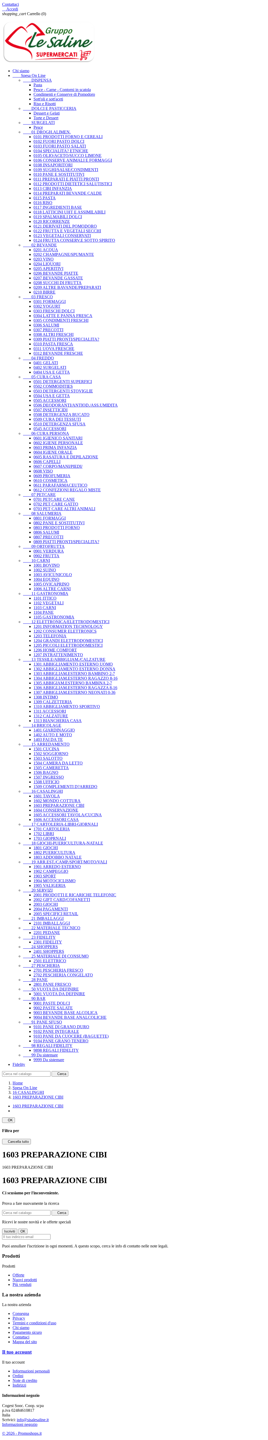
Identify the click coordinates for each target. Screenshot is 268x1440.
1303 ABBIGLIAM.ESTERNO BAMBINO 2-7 (74, 673)
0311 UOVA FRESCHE (54, 348)
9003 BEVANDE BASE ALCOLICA (66, 1012)
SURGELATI (39, 122)
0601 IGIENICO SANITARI (58, 438)
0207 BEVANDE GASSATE (58, 278)
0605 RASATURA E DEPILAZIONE (66, 457)
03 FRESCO (38, 297)
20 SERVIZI (38, 890)
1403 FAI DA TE (48, 739)
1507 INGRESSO (49, 777)
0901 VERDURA (49, 551)
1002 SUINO (45, 570)
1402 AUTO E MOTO (53, 735)
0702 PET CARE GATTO (56, 504)
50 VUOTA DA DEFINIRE (51, 989)
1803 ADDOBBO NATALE (58, 857)
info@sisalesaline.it (33, 1420)
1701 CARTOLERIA (52, 829)
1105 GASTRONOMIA (54, 617)
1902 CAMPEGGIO (51, 871)
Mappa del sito (25, 1342)
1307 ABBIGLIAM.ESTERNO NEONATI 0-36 (74, 692)
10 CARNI (36, 560)
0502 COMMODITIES (53, 386)
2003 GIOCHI (46, 904)
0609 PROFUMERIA (52, 476)
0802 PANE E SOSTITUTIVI (59, 523)
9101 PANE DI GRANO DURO (61, 1027)
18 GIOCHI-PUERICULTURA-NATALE (63, 843)
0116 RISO (43, 202)
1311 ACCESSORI (50, 711)
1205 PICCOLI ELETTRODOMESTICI (68, 645)
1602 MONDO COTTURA (57, 800)
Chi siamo (21, 71)
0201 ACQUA (46, 250)
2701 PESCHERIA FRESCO (58, 970)
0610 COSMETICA (51, 480)
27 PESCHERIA (41, 965)
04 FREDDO (38, 358)
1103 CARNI (45, 607)
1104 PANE (44, 612)
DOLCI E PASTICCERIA (49, 108)
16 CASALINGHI (43, 791)
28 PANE (35, 979)
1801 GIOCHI (46, 848)
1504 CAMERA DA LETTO (58, 763)
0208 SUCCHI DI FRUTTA (58, 282)
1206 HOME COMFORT (55, 650)
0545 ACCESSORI (50, 428)
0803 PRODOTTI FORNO (57, 527)
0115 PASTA (45, 198)
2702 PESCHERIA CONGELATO (63, 975)
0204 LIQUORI (47, 264)
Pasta (38, 85)
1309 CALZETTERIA (53, 702)
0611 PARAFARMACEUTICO (60, 485)
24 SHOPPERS (40, 946)
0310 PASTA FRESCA (53, 344)
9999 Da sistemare (49, 1060)
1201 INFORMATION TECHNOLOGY (68, 626)
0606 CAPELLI (47, 461)
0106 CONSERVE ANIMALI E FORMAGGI (73, 160)
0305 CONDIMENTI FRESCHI (61, 320)
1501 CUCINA (46, 749)
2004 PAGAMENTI (51, 909)
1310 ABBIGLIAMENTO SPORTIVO (67, 706)
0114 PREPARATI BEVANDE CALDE (68, 193)
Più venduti (22, 1284)
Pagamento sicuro (27, 1332)
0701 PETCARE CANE (54, 499)
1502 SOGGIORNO (51, 753)
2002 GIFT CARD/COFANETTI (62, 899)
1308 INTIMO (46, 697)
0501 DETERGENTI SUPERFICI (63, 381)
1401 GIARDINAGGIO (54, 730)
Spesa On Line (29, 75)
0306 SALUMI (46, 325)
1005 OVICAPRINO (51, 584)
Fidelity (19, 1064)
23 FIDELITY (39, 937)
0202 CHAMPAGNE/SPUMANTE (64, 254)
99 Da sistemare (40, 1055)
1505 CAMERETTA (51, 768)
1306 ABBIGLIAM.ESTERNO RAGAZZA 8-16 (75, 687)
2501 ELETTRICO (50, 961)
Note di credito (25, 1380)
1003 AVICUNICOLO (53, 574)
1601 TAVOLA (47, 796)
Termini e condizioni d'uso (34, 1323)
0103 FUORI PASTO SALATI (60, 146)
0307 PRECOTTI (48, 330)
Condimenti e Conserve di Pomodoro (64, 94)
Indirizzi (19, 1385)
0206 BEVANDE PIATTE (56, 273)
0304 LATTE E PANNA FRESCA (63, 315)
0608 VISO (43, 471)
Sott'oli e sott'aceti (48, 99)
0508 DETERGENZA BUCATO (62, 414)
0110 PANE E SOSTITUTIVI (59, 174)
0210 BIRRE (44, 292)
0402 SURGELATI (50, 367)
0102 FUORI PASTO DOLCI (59, 141)
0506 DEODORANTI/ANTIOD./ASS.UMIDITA (76, 405)
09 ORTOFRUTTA (44, 546)
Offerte (18, 1275)
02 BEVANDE (40, 245)
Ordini (18, 1376)
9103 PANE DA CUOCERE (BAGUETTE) (71, 1036)
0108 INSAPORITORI (53, 165)
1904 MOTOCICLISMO (55, 881)
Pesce (38, 127)
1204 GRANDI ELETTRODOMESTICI (68, 640)
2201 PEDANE (47, 932)
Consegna (21, 1313)
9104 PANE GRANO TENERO (61, 1041)
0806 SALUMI (46, 532)
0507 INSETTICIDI (51, 410)
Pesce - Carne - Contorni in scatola (62, 89)
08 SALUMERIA (42, 513)
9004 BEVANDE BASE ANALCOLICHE (70, 1017)
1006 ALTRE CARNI (52, 589)
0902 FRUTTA (46, 556)
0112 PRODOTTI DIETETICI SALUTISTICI (73, 184)
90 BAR (34, 998)
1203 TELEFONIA (50, 636)
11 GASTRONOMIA (45, 593)
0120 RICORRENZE (52, 221)
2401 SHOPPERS (49, 951)
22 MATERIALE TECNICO (51, 928)
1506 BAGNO (46, 772)
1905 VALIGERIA (50, 885)
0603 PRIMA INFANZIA (55, 447)
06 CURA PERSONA (46, 433)
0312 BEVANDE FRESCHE (58, 353)
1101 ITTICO (45, 598)
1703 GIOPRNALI (50, 838)
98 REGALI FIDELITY (47, 1045)
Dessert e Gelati (47, 113)
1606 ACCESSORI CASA (56, 819)
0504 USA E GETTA (52, 395)
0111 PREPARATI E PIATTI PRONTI (66, 179)
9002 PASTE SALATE (53, 1008)
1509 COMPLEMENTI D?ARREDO (65, 786)
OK (8, 1120)
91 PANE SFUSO (42, 1022)
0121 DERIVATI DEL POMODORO (65, 226)
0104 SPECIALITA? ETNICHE (61, 151)
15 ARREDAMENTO (46, 744)
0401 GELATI (46, 363)
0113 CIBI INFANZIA (53, 188)
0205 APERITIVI (48, 268)
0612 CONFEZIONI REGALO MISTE (67, 490)
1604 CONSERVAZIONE (56, 810)
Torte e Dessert (46, 118)
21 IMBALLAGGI (43, 918)
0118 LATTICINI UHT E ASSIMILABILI (69, 212)
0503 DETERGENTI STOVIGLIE (63, 391)
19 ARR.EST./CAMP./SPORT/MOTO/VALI (65, 862)
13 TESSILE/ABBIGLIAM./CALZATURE (64, 659)
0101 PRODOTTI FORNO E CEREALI (68, 136)
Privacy (19, 1318)
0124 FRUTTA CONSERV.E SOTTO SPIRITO (74, 240)
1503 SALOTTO (48, 758)
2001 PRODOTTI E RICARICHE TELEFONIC (75, 895)
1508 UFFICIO (46, 782)
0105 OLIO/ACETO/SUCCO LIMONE (68, 155)
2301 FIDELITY (48, 942)
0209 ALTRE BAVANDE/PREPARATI (67, 287)
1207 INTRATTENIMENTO (58, 654)
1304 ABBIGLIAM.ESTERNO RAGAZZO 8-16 (76, 678)
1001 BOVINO (47, 565)
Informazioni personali (31, 1371)
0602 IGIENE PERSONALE (58, 443)
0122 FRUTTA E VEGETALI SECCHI (67, 231)
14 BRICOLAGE (42, 725)
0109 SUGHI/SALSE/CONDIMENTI (66, 169)
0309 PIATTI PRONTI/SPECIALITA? (66, 339)
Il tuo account (17, 1352)
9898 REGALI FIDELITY (56, 1050)
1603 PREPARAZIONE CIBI (59, 805)
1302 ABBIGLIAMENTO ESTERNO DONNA (74, 669)
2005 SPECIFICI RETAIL (56, 914)
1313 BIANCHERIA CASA (58, 720)
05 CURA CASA (42, 377)
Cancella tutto (16, 1142)
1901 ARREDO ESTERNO (57, 866)
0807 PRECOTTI (48, 537)
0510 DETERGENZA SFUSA (60, 424)
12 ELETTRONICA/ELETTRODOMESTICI (66, 622)
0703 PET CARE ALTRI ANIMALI (64, 509)
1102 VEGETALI (49, 603)
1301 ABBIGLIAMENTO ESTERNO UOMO (73, 664)
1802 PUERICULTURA (54, 852)
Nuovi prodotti (25, 1280)
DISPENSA (37, 80)
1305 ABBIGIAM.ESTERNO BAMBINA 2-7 (73, 683)
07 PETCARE (39, 494)
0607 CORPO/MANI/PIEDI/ (58, 466)
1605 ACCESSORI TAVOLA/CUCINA (68, 815)
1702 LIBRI (44, 833)
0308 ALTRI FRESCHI (54, 334)
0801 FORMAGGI (50, 518)
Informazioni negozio (19, 1424)
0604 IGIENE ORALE (53, 452)
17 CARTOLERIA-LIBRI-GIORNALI (60, 824)
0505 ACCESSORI (50, 400)
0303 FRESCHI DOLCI (54, 311)
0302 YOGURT (47, 306)
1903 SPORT (45, 876)
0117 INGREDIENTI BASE (58, 207)
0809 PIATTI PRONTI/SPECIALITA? (66, 541)
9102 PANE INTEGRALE (56, 1031)
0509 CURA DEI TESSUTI (57, 419)
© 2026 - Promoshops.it (22, 1433)
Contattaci (10, 4)
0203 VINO (44, 259)
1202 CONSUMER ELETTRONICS (65, 631)
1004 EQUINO (46, 579)
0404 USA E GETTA (52, 372)
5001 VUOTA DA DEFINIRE (59, 994)
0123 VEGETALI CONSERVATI (62, 235)
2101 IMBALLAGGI (52, 923)
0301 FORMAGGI (50, 301)
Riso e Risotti (45, 104)
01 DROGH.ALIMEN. (47, 132)
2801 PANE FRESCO (52, 984)
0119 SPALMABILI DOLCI (58, 217)
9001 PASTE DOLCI (52, 1003)
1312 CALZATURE (51, 716)
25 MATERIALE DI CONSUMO (56, 956)
